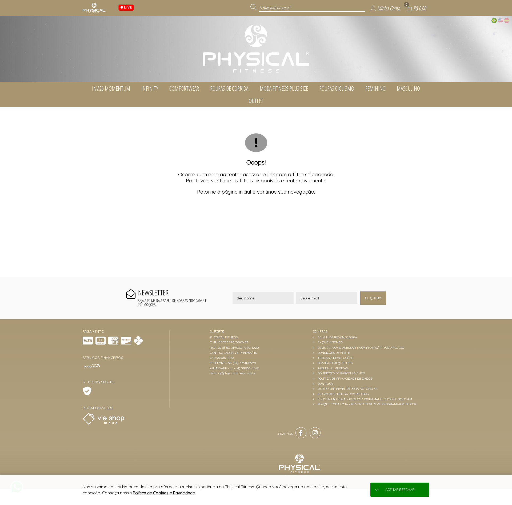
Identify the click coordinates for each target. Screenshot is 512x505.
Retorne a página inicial (224, 192)
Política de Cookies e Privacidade (164, 492)
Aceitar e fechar (400, 490)
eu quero (373, 298)
